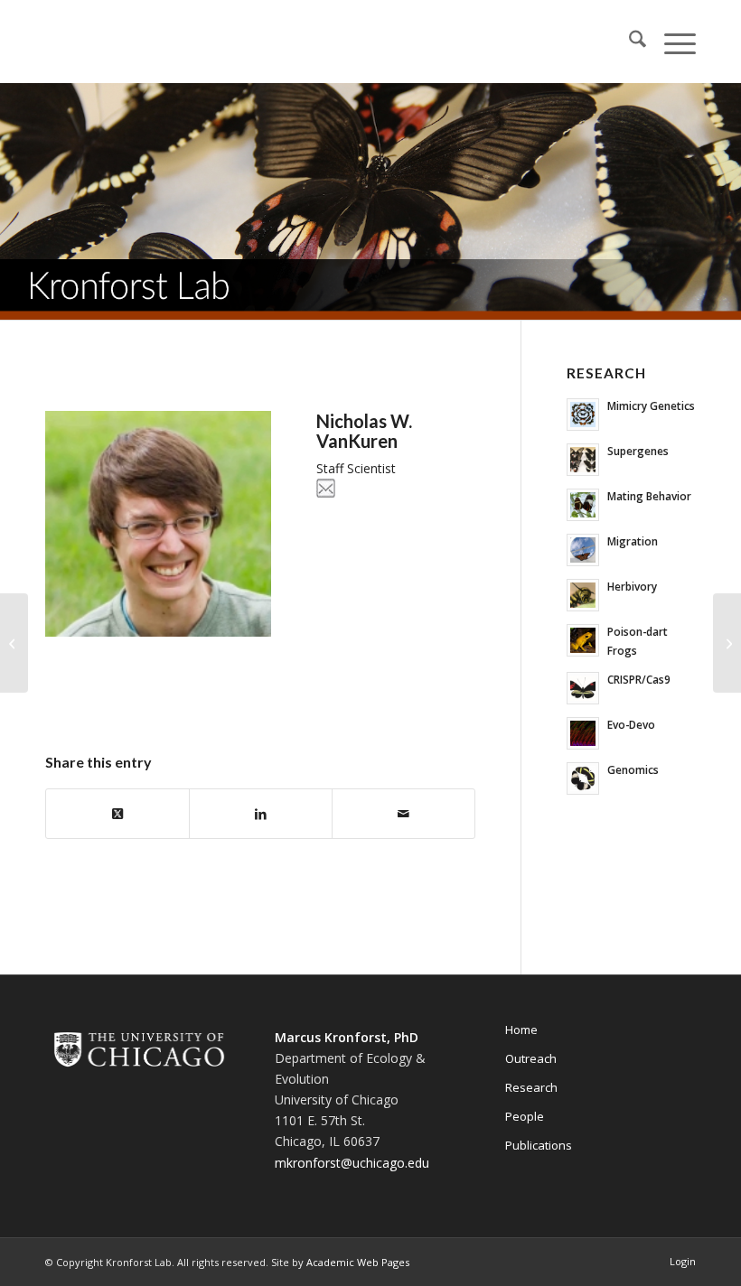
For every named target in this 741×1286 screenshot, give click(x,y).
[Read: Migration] (583, 550)
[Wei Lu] (727, 643)
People (524, 1116)
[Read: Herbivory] (583, 595)
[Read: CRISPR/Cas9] (583, 688)
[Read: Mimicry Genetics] (583, 414)
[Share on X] (117, 813)
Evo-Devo (631, 724)
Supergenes (638, 450)
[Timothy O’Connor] (14, 643)
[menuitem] (628, 41)
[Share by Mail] (403, 813)
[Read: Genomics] (583, 778)
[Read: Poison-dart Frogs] (583, 640)
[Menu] (671, 41)
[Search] (628, 41)
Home (521, 1029)
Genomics (633, 769)
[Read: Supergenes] (583, 459)
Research (531, 1087)
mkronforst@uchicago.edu (352, 1162)
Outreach (531, 1058)
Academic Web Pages (357, 1262)
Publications (538, 1145)
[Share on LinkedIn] (261, 813)
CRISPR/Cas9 (639, 679)
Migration (632, 541)
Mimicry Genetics (651, 405)
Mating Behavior (649, 496)
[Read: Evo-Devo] (583, 733)
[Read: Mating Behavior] (583, 505)
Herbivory (632, 586)
